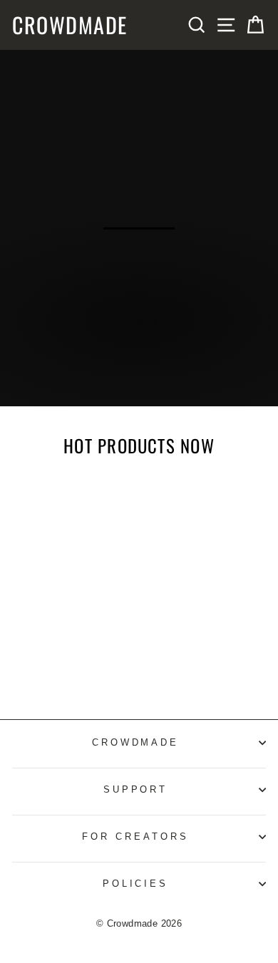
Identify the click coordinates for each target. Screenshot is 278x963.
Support (136, 789)
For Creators (135, 836)
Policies (135, 883)
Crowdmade (70, 25)
